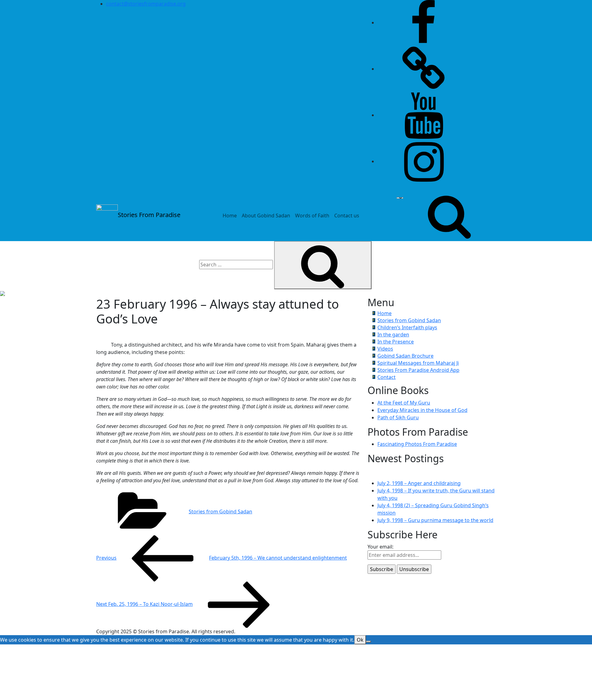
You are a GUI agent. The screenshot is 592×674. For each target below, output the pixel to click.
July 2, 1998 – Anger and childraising (419, 483)
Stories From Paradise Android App (418, 370)
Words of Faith (312, 215)
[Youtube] (423, 115)
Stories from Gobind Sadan (220, 511)
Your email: (380, 546)
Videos (385, 348)
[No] (368, 642)
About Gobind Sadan (266, 215)
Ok (360, 639)
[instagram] (423, 161)
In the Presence (395, 341)
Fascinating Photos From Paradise (417, 444)
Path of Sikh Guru (398, 417)
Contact (386, 377)
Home (230, 215)
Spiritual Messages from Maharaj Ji (418, 363)
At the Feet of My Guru (403, 402)
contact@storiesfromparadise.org (146, 3)
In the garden (393, 334)
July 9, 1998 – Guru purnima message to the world (435, 520)
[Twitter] (423, 68)
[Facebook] (423, 22)
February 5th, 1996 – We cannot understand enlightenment (221, 557)
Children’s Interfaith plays (407, 327)
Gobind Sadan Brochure (405, 355)
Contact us (346, 215)
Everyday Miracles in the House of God (422, 410)
